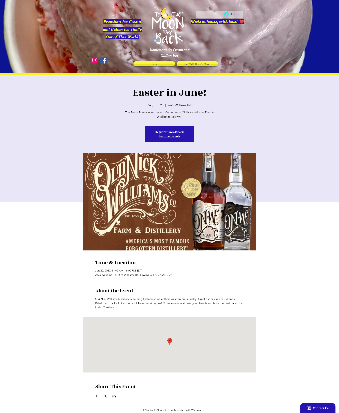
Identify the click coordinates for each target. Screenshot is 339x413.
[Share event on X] (105, 396)
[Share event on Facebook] (97, 396)
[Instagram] (94, 60)
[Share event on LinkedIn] (114, 396)
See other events (169, 136)
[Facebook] (103, 60)
